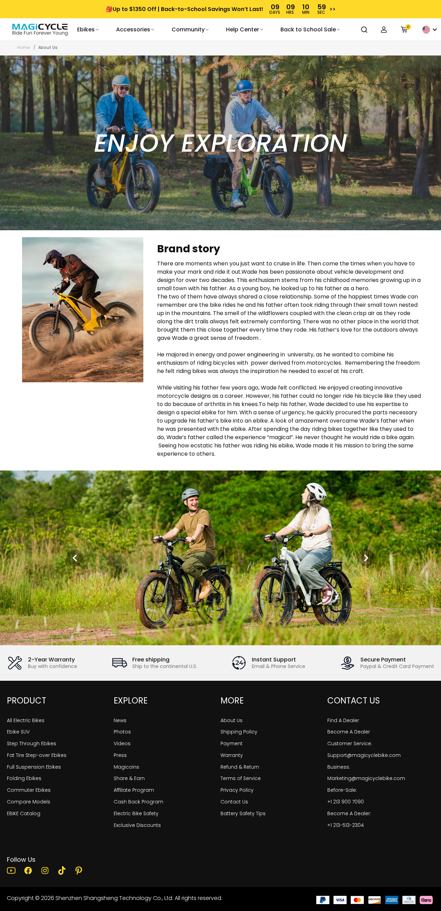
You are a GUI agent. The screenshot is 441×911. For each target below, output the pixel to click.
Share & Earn (129, 778)
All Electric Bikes (25, 720)
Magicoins (126, 766)
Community (188, 29)
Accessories (133, 29)
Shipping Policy (238, 731)
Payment (231, 743)
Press (120, 755)
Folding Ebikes (24, 778)
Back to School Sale (308, 29)
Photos (122, 731)
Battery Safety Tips (243, 813)
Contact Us (234, 801)
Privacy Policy (237, 790)
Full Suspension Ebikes (34, 766)
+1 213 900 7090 (345, 801)
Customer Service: (349, 743)
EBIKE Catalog (23, 813)
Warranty (231, 755)
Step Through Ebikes (31, 743)
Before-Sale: (342, 790)
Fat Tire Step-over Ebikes (36, 755)
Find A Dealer (343, 720)
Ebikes (86, 29)
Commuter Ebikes (29, 790)
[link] (40, 30)
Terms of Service (240, 778)
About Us (231, 720)
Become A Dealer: (349, 813)
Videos (122, 743)
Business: (338, 766)
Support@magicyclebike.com (364, 755)
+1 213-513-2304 (345, 825)
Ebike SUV (18, 731)
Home (23, 47)
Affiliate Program (134, 790)
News (120, 720)
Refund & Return (239, 766)
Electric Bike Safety (136, 813)
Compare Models (28, 801)
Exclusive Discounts (137, 825)
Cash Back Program (138, 801)
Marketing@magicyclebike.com (366, 778)
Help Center (242, 29)
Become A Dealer (348, 731)
